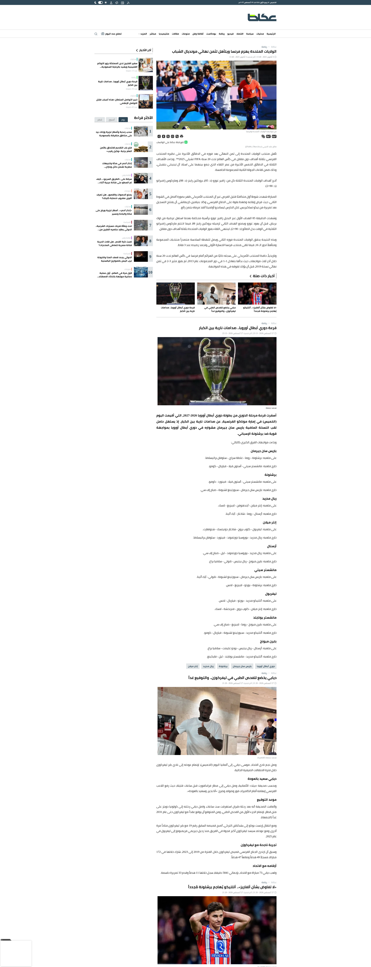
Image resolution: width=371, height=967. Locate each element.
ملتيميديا (164, 33)
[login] (111, 2)
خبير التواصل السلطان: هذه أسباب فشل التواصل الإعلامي (116, 101)
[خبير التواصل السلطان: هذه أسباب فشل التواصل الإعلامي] (146, 101)
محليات (260, 33)
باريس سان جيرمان (242, 666)
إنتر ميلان (193, 666)
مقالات (175, 33)
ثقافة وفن (197, 33)
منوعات (186, 33)
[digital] (128, 2)
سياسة (250, 33)
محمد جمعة (271, 407)
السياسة (127, 222)
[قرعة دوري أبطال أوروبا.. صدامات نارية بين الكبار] (146, 83)
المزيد (143, 33)
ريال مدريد (208, 666)
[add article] (122, 2)
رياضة (222, 33)
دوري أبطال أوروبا (266, 666)
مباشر (153, 33)
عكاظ (272, 46)
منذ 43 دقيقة (131, 107)
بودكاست (211, 33)
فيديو (230, 33)
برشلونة (223, 666)
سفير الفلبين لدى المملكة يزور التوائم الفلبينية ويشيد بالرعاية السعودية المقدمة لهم (117, 65)
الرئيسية (271, 33)
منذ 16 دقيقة (131, 88)
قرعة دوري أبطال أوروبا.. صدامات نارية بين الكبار (117, 83)
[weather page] (116, 2)
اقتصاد (239, 33)
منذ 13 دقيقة (131, 70)
